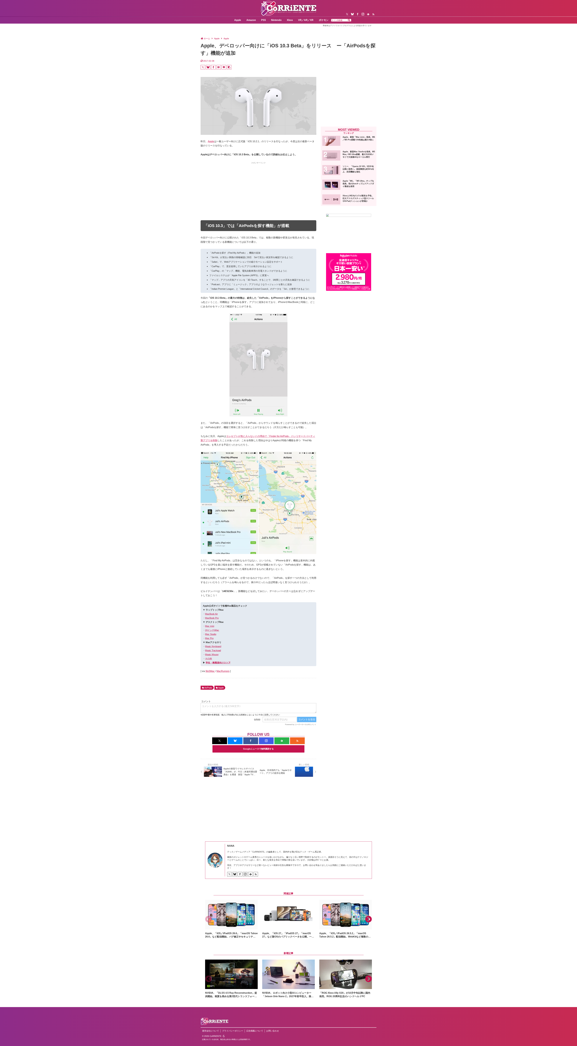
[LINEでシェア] (224, 67)
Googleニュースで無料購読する (258, 749)
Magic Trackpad (213, 650)
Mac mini (209, 626)
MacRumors (223, 671)
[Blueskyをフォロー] (352, 14)
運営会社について (210, 1031)
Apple (211, 141)
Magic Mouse (211, 654)
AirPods (208, 687)
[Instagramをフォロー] (363, 14)
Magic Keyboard (213, 646)
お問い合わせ (272, 1031)
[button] (349, 20)
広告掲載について (254, 1031)
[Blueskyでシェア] (208, 67)
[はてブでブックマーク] (218, 67)
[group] (231, 919)
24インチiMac (212, 630)
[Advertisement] (258, 186)
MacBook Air (211, 614)
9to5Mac (210, 671)
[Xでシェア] (203, 67)
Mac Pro (209, 638)
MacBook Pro (212, 618)
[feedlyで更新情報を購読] (368, 14)
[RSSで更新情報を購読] (373, 14)
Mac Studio (210, 634)
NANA (230, 846)
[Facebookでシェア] (213, 67)
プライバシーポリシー (232, 1031)
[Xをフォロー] (347, 14)
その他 (208, 658)
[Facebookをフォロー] (357, 14)
